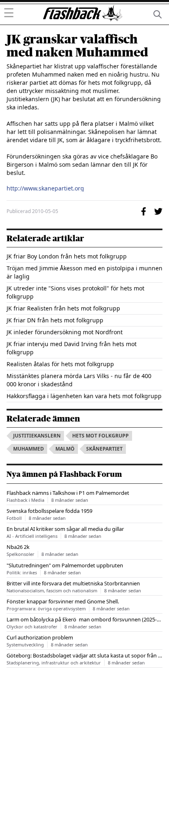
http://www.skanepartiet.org (45, 188)
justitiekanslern (37, 435)
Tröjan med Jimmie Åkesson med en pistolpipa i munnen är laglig (84, 272)
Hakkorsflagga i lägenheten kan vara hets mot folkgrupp (84, 396)
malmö (65, 448)
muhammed (28, 448)
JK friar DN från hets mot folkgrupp (55, 320)
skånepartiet (104, 448)
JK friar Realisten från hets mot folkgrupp (63, 308)
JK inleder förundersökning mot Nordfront (65, 332)
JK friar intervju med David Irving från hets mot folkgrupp (72, 348)
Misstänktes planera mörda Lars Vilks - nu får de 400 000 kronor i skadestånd (79, 380)
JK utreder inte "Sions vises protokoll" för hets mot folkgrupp (75, 292)
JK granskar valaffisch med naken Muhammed (77, 46)
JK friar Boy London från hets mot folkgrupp (67, 256)
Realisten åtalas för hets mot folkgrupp (60, 364)
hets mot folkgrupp (100, 435)
